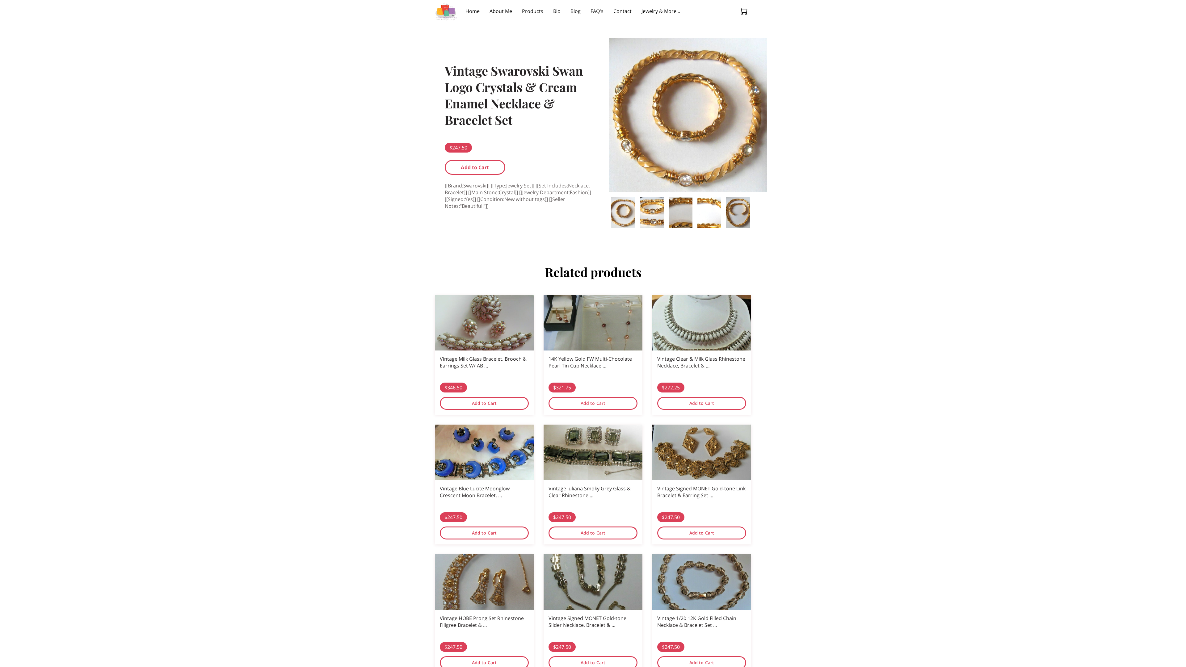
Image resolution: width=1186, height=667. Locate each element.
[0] (743, 11)
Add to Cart (475, 167)
